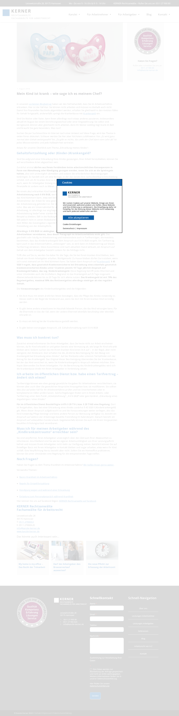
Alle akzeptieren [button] (78, 217)
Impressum (82, 228)
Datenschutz (69, 228)
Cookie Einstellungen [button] (72, 224)
